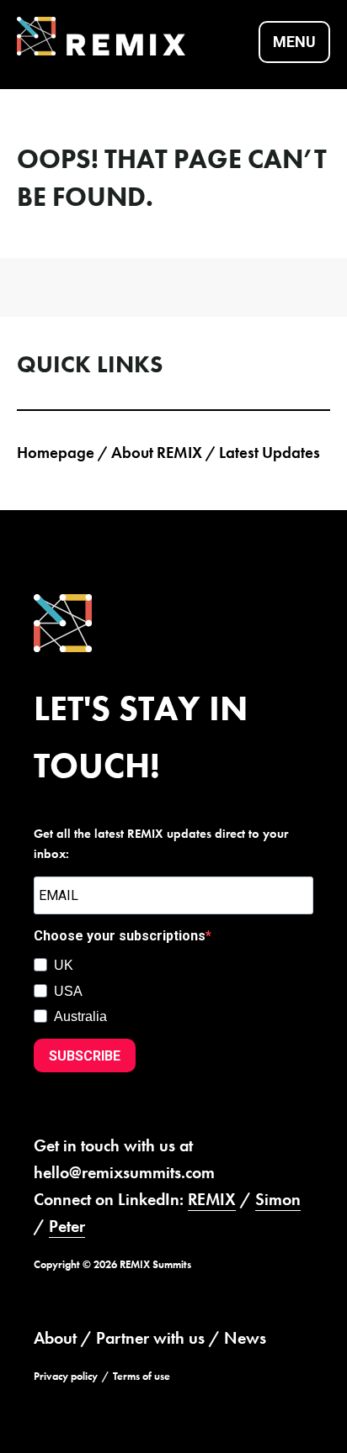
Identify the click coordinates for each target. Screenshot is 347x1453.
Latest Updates (269, 452)
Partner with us (150, 1338)
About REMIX (156, 452)
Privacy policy (66, 1376)
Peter (67, 1226)
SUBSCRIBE (84, 1056)
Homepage (55, 452)
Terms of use (141, 1376)
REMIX (212, 1199)
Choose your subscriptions (120, 936)
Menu (294, 41)
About (55, 1338)
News (245, 1338)
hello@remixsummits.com (124, 1172)
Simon (278, 1199)
